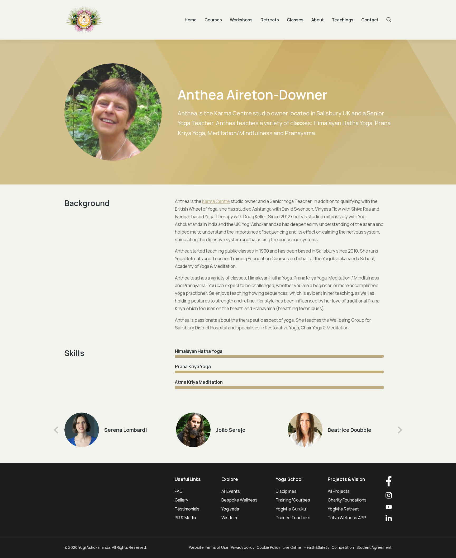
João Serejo (230, 429)
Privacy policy (242, 547)
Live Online (292, 547)
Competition (343, 547)
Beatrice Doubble (349, 429)
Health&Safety (316, 547)
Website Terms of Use (208, 547)
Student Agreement (374, 547)
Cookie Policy (268, 547)
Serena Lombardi (125, 429)
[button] (56, 430)
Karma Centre (216, 201)
